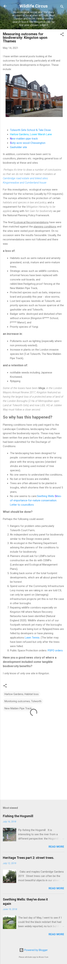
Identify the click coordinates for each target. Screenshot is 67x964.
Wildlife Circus (33, 6)
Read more (56, 846)
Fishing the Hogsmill (18, 816)
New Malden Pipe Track (18, 708)
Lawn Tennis (31, 637)
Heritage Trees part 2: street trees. (28, 858)
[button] (62, 35)
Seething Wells (45, 496)
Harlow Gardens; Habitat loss (21, 694)
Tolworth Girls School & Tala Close (30, 130)
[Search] (62, 7)
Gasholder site (18, 147)
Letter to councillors (22, 504)
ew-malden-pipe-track (25, 138)
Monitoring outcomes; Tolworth (22, 701)
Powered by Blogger (36, 950)
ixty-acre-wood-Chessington (28, 143)
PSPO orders (55, 650)
